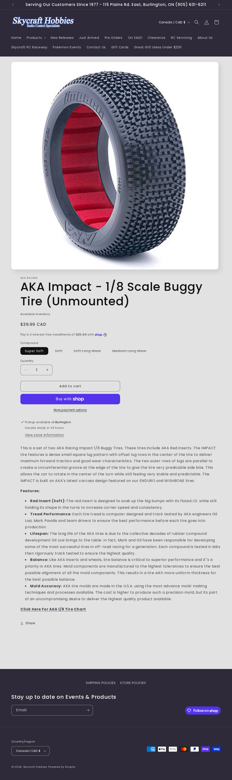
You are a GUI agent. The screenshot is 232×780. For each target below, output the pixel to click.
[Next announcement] (219, 4)
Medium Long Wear (131, 351)
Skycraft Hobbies (35, 767)
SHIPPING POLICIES (101, 683)
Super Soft (34, 351)
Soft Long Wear (90, 351)
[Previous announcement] (13, 4)
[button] (36, 37)
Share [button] (30, 623)
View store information (44, 435)
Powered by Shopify (62, 767)
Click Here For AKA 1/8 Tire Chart (53, 609)
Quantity (26, 361)
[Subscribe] (88, 710)
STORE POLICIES (133, 683)
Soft (61, 351)
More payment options (70, 410)
